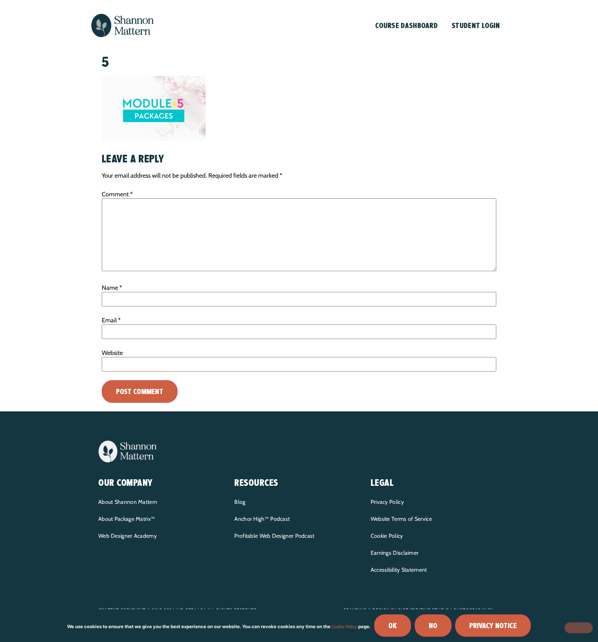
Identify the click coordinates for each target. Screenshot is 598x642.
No (433, 625)
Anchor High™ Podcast (262, 519)
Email (111, 320)
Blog (239, 502)
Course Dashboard (406, 25)
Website (112, 353)
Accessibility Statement (399, 570)
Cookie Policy (387, 536)
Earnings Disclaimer (395, 553)
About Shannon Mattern (127, 502)
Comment (117, 194)
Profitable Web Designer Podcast (274, 536)
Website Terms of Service (401, 519)
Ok (392, 625)
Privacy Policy (387, 502)
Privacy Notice (493, 625)
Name (112, 288)
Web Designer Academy (127, 536)
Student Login (476, 25)
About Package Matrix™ (126, 519)
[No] (578, 627)
